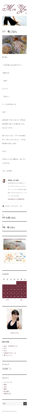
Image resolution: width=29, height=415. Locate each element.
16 (21, 289)
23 (21, 293)
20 (11, 293)
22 (18, 293)
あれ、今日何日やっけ (11, 346)
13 (11, 289)
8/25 (5, 348)
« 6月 (7, 300)
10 (25, 286)
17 (25, 289)
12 (7, 289)
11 (4, 289)
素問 (5, 389)
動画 (5, 384)
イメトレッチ (8, 382)
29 (18, 296)
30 (21, 296)
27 (11, 296)
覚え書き (6, 391)
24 (25, 293)
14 (14, 289)
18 (4, 293)
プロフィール (14, 332)
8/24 (5, 350)
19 (7, 293)
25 (4, 296)
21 (14, 293)
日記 (21, 206)
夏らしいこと (8, 355)
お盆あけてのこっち (10, 353)
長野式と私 (7, 393)
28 (14, 296)
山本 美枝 (7, 206)
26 (7, 296)
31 (25, 296)
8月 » (21, 300)
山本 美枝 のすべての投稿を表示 (16, 199)
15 (18, 289)
